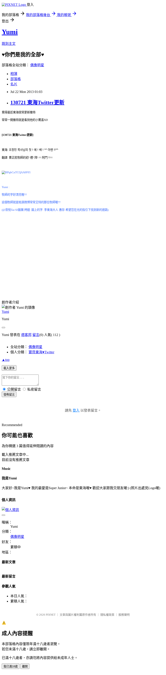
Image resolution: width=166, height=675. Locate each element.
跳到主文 (9, 43)
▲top (6, 360)
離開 (25, 666)
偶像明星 (37, 65)
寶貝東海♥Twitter (41, 352)
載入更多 (9, 368)
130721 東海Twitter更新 (37, 102)
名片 (13, 84)
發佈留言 (9, 394)
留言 (35, 335)
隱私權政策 (107, 614)
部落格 (15, 79)
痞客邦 (26, 335)
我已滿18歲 (10, 666)
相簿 (13, 74)
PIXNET (51, 614)
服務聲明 (124, 614)
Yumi (10, 32)
